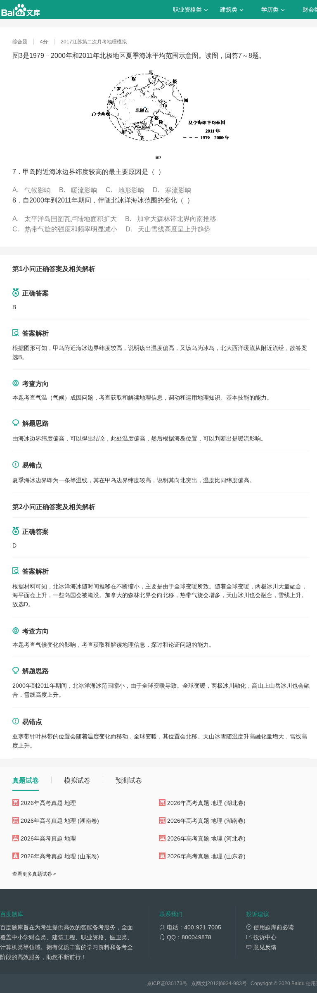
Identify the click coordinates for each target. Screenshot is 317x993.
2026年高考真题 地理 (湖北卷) (206, 803)
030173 (173, 983)
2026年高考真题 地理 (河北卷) (206, 838)
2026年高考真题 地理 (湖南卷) (60, 820)
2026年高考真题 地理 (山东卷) (60, 856)
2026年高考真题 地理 (48, 803)
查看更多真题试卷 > (34, 874)
